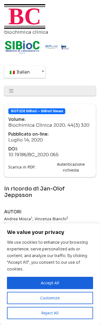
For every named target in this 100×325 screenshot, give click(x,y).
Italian (23, 72)
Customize (50, 297)
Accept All (50, 282)
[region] (50, 274)
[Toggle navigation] (11, 90)
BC (24, 16)
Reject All (50, 313)
